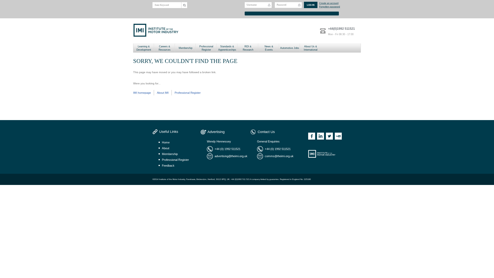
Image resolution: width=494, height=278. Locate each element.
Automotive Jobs (289, 48)
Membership (185, 48)
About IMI (163, 92)
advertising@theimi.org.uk (231, 156)
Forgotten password (329, 6)
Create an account (328, 3)
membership (170, 154)
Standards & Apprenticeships (227, 48)
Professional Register (206, 48)
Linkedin (320, 136)
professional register (175, 159)
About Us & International (310, 48)
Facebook (311, 136)
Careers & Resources (165, 48)
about (165, 148)
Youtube (338, 136)
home (166, 142)
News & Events (269, 48)
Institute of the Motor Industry (321, 154)
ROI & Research (248, 48)
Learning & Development (143, 48)
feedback (168, 165)
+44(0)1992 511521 (341, 28)
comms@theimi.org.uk (279, 156)
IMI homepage (142, 92)
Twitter (329, 136)
